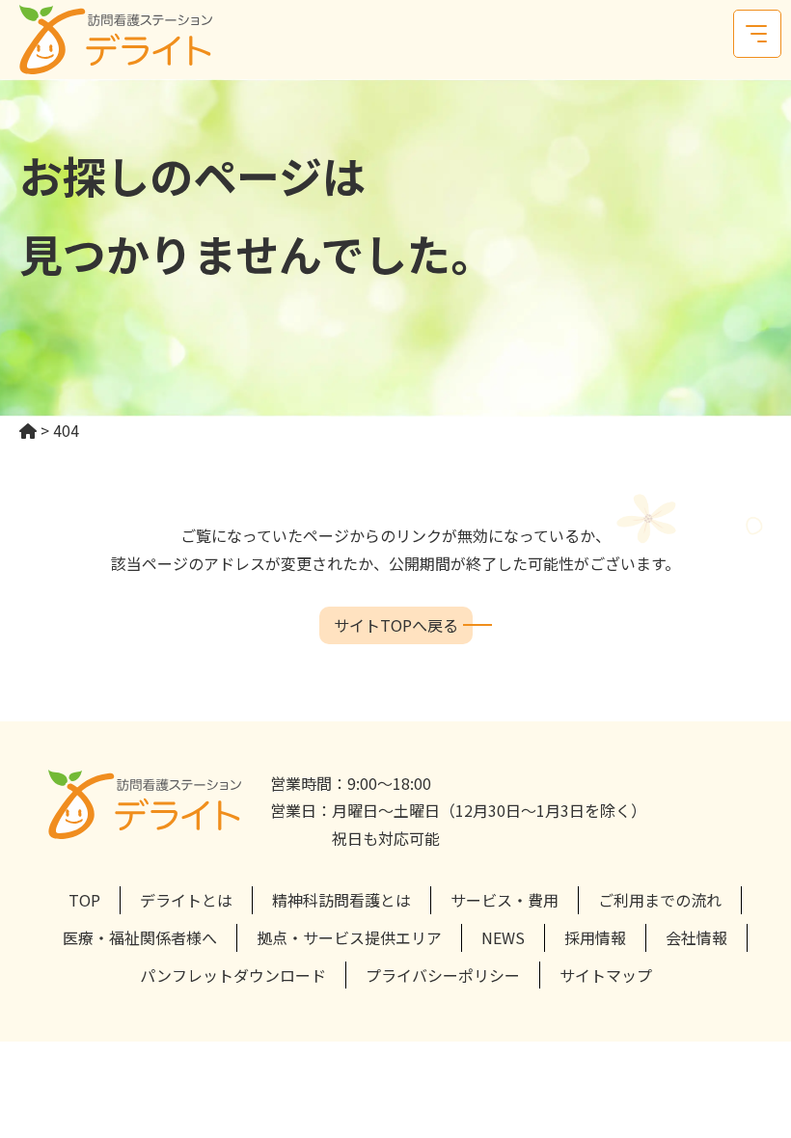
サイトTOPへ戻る (396, 625)
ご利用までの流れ (660, 899)
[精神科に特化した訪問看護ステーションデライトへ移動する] (28, 430)
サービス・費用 (504, 899)
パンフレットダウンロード (233, 975)
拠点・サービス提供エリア (349, 937)
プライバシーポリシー (443, 975)
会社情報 (696, 937)
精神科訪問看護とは (341, 899)
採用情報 (595, 937)
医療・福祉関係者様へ (140, 937)
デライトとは (186, 899)
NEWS (503, 937)
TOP (84, 899)
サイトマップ (605, 975)
